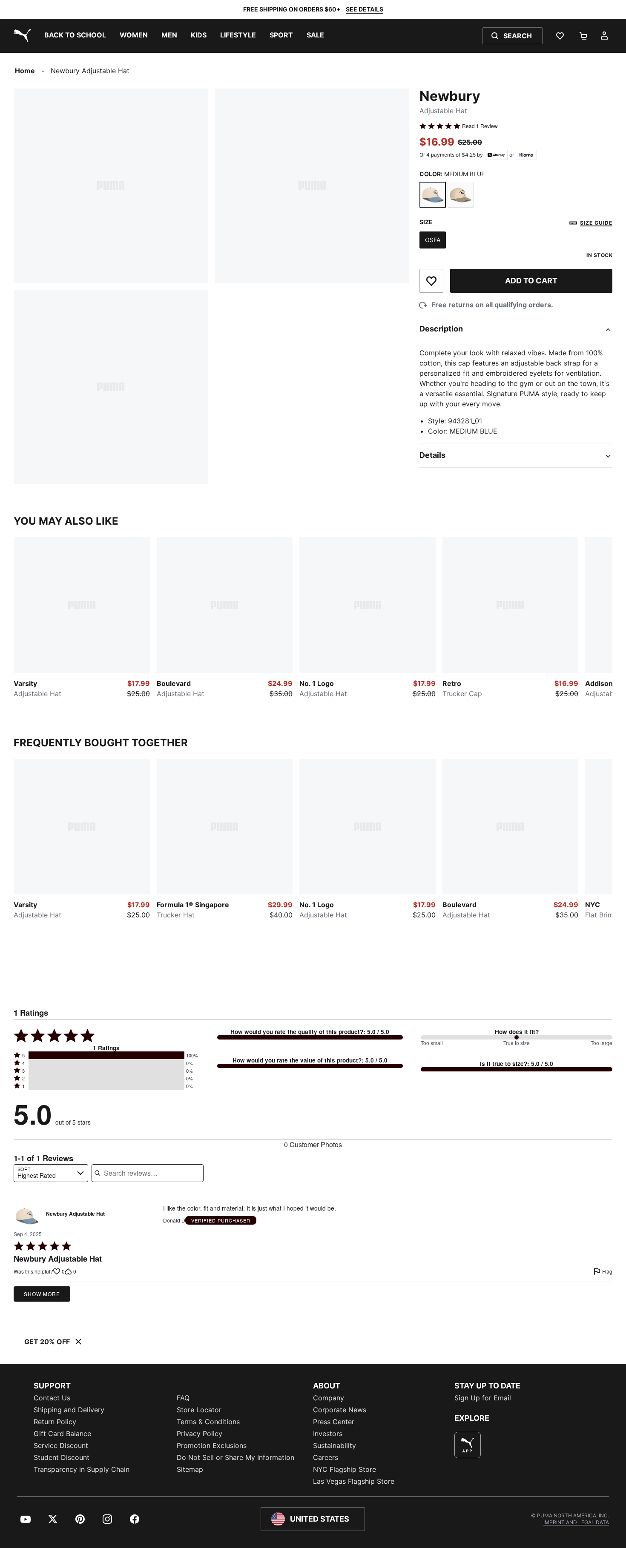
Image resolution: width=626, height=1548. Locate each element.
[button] (106, 1055)
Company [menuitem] (328, 1398)
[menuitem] (75, 35)
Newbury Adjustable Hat (75, 1214)
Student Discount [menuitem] (61, 1457)
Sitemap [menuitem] (190, 1469)
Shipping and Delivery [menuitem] (69, 1409)
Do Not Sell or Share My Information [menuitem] (235, 1457)
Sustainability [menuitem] (334, 1445)
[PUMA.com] (20, 35)
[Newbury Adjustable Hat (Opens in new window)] (27, 1216)
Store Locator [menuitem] (199, 1409)
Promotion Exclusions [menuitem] (212, 1445)
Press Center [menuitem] (333, 1421)
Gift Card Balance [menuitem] (62, 1433)
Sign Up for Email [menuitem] (482, 1398)
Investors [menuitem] (327, 1433)
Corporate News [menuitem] (339, 1409)
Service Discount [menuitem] (61, 1445)
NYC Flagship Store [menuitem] (344, 1469)
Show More (42, 1293)
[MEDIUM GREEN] (461, 195)
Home (25, 70)
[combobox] (51, 1173)
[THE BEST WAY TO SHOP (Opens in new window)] (467, 1445)
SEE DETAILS (364, 9)
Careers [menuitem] (325, 1457)
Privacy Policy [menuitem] (199, 1433)
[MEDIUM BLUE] (432, 195)
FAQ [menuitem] (183, 1398)
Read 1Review (480, 126)
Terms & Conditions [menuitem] (208, 1421)
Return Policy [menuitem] (55, 1421)
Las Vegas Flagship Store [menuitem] (353, 1481)
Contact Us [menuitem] (52, 1398)
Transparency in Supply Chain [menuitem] (81, 1469)
